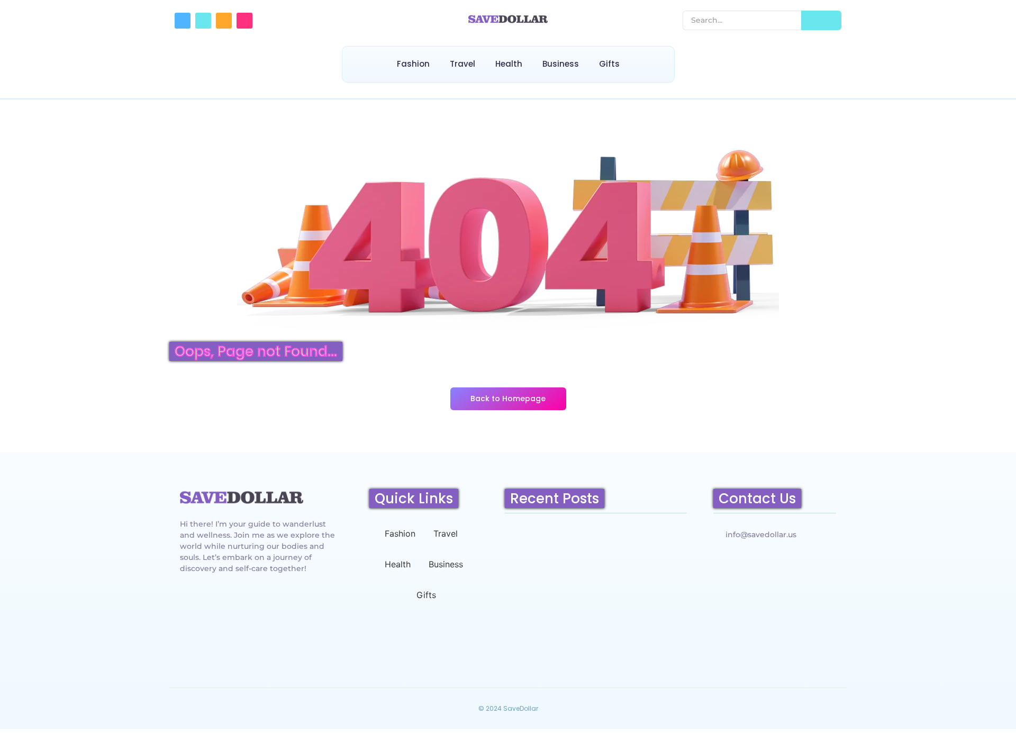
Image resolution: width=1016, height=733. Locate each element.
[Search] (821, 20)
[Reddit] (224, 21)
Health (508, 63)
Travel (462, 63)
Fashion (413, 63)
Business (560, 63)
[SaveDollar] (508, 19)
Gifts (609, 63)
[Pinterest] (244, 21)
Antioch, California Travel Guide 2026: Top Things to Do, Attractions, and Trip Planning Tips (594, 628)
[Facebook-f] (182, 21)
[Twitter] (203, 21)
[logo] (241, 497)
